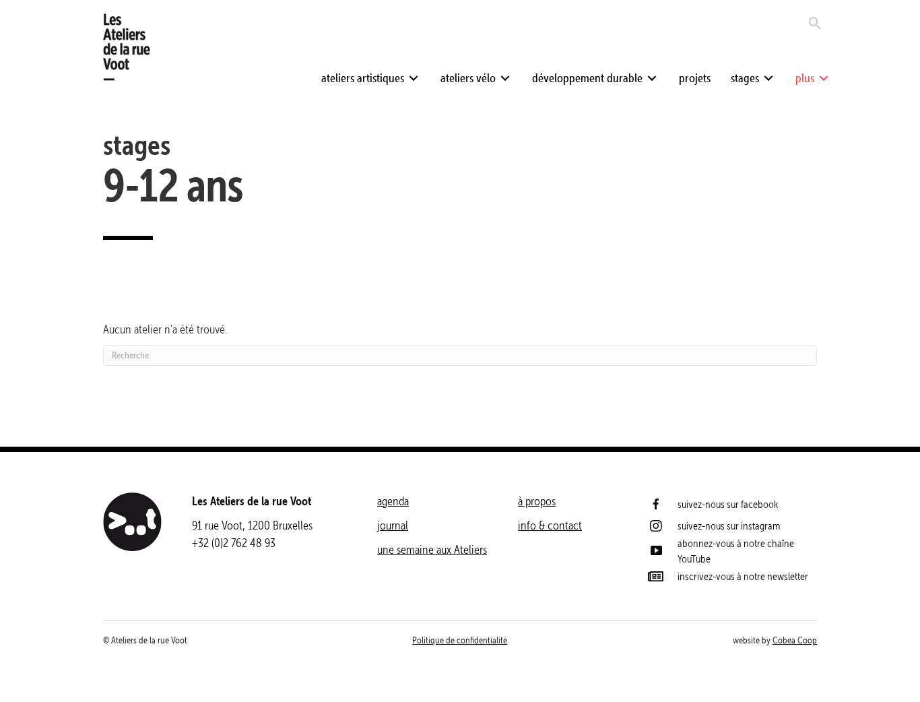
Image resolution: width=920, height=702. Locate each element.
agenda (393, 501)
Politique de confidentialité (459, 640)
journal (392, 525)
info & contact (550, 525)
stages (136, 145)
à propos (537, 501)
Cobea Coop (795, 640)
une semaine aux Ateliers (432, 549)
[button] (413, 78)
